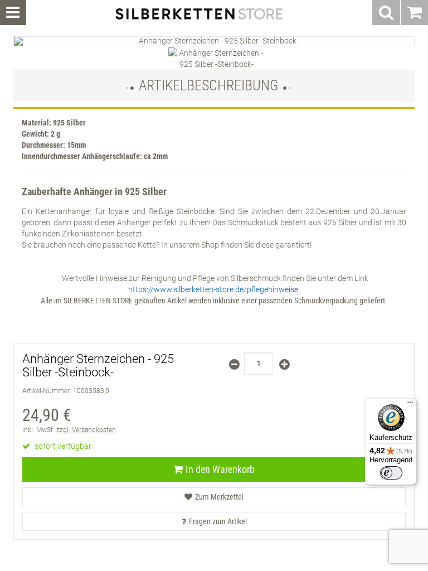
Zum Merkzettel (219, 496)
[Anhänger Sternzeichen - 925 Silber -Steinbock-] (214, 41)
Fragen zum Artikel (218, 521)
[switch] (391, 473)
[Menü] (410, 405)
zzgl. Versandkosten (86, 430)
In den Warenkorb (220, 469)
